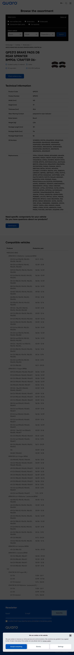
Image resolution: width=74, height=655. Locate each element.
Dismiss (38, 646)
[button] (70, 635)
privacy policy (47, 641)
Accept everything (16, 646)
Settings (60, 646)
